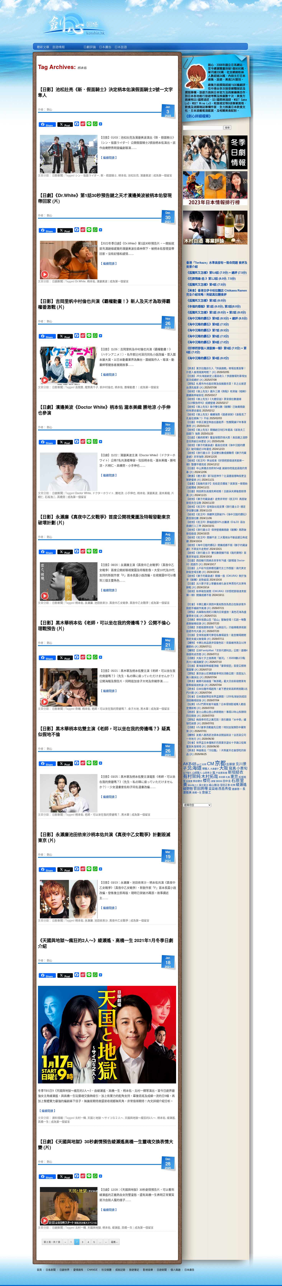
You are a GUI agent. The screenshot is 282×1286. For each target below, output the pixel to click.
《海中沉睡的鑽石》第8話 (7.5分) (207, 324)
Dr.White (80, 281)
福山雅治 (214, 785)
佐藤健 (230, 764)
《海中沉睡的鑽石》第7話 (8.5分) (207, 330)
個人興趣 (176, 1269)
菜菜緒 (213, 788)
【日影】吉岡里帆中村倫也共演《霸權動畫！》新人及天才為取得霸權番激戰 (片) (104, 304)
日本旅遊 (120, 44)
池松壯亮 (133, 175)
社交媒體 (106, 1269)
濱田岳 (219, 781)
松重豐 (189, 781)
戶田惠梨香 (221, 773)
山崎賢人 (197, 772)
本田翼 (222, 777)
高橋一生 (43, 1121)
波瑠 (213, 781)
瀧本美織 (164, 493)
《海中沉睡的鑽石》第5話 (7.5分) (207, 336)
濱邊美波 (145, 175)
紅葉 (233, 785)
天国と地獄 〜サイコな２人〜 (105, 1118)
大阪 (223, 768)
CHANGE (92, 1269)
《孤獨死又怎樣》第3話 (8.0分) (206, 300)
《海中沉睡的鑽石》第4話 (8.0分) (207, 358)
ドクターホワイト (103, 493)
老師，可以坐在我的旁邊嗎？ (109, 708)
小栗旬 (242, 768)
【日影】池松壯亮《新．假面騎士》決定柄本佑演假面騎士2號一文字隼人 (105, 92)
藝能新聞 (58, 44)
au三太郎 (201, 764)
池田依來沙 (101, 603)
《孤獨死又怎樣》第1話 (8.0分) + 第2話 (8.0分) (216, 312)
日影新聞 (57, 175)
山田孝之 (207, 773)
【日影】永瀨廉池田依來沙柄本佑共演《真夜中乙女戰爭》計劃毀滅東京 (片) (104, 837)
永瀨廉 (89, 603)
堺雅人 (206, 768)
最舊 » (114, 1242)
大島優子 (214, 769)
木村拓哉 (209, 776)
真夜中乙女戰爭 (139, 603)
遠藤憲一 (237, 789)
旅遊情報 (74, 44)
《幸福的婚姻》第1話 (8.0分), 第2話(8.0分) (213, 306)
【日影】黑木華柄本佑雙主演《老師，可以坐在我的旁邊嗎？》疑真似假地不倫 (104, 731)
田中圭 (227, 781)
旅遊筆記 (134, 1269)
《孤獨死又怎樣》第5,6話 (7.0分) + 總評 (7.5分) (216, 272)
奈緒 (78, 708)
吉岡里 (79, 387)
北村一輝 (80, 1118)
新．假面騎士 (109, 175)
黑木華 (144, 708)
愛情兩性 (78, 1269)
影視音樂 (148, 1269)
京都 (220, 763)
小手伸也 (130, 493)
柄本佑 (122, 175)
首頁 (39, 1269)
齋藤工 (206, 792)
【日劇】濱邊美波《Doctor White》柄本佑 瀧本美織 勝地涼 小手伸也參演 (104, 410)
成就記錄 (120, 1269)
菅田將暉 (200, 789)
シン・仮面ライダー (87, 175)
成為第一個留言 (162, 175)
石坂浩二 (50, 497)
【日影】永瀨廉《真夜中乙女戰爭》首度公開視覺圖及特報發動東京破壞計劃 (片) (104, 519)
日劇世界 (89, 44)
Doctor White (83, 493)
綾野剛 (188, 789)
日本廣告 (105, 44)
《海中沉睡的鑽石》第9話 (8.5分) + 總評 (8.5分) (216, 318)
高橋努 (61, 497)
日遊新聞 (162, 1269)
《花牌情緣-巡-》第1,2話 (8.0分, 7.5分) (211, 278)
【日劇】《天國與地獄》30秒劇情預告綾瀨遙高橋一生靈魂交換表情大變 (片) (105, 1144)
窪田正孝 (225, 785)
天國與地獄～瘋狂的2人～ (140, 1118)
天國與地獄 (94, 1227)
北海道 (194, 768)
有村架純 (192, 776)
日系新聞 (51, 1269)
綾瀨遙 (171, 1118)
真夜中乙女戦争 (118, 603)
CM (210, 763)
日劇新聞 (57, 281)
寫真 (232, 768)
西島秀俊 (224, 789)
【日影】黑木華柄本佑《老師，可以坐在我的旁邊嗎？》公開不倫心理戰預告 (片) (104, 625)
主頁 (42, 44)
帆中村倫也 (106, 387)
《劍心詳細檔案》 (198, 116)
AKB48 (189, 763)
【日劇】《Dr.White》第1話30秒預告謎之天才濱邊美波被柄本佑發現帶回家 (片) (105, 198)
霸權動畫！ (131, 387)
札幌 (228, 777)
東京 (234, 776)
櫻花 (206, 780)
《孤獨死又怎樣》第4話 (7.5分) (206, 284)
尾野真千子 (91, 387)
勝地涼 (119, 493)
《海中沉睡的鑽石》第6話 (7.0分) (207, 342)
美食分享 (136, 44)
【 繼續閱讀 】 (108, 157)
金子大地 (133, 708)
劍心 (49, 109)
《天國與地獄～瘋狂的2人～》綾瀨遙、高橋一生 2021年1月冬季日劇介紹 (105, 943)
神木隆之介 (193, 785)
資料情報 (57, 1118)
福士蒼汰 (203, 785)
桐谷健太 (197, 781)
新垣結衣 (235, 772)
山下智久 (187, 773)
